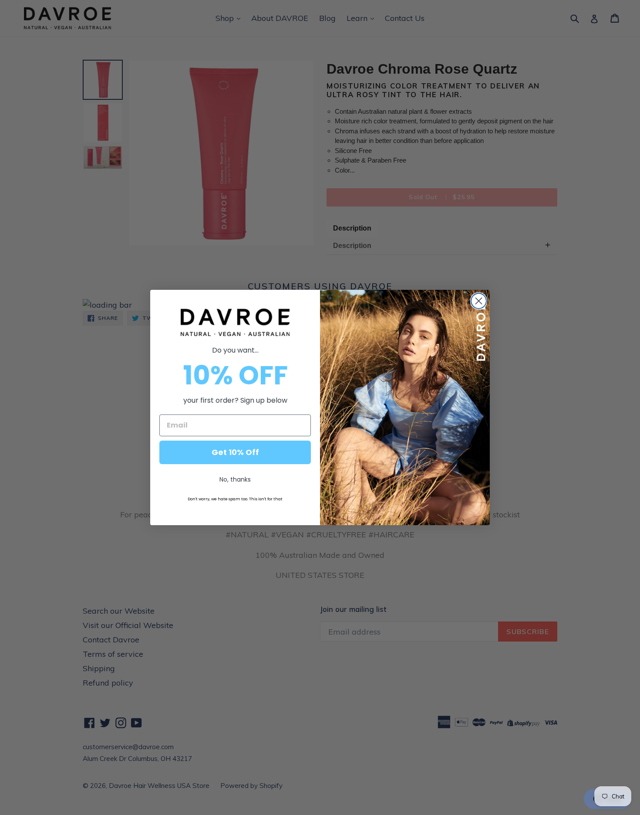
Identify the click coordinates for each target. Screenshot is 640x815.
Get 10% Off (235, 452)
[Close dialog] (478, 301)
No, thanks (235, 479)
